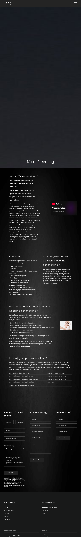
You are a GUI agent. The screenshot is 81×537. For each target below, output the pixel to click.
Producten (7, 519)
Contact (6, 516)
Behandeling (9, 446)
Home (6, 507)
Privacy (44, 513)
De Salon (7, 513)
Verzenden (11, 472)
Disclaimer (45, 510)
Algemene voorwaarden (49, 507)
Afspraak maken (9, 510)
